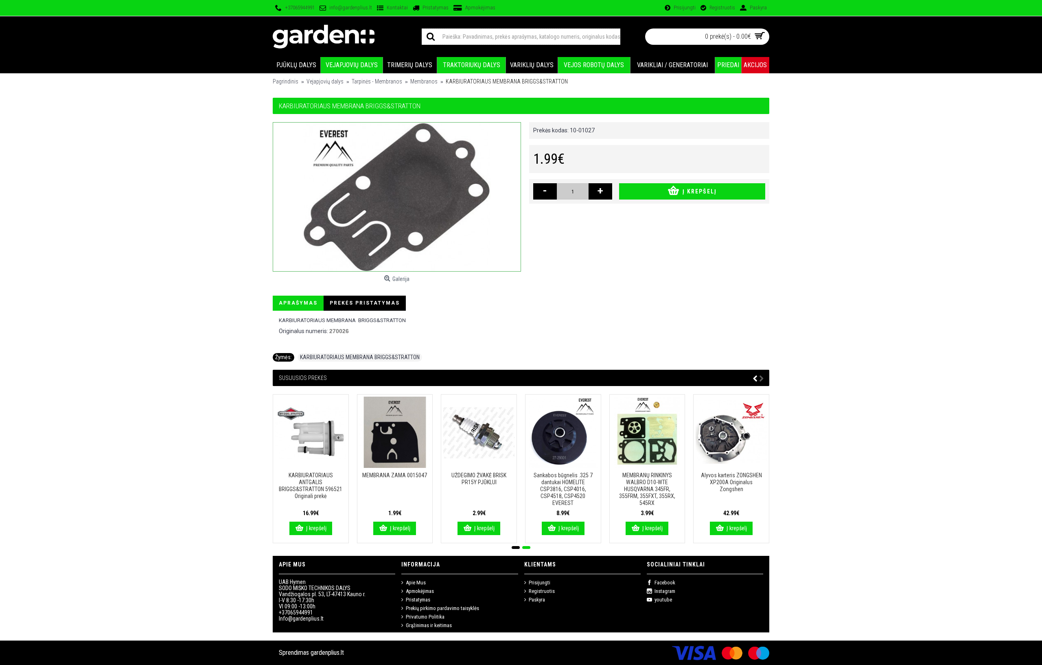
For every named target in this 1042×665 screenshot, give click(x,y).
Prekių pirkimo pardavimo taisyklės (442, 608)
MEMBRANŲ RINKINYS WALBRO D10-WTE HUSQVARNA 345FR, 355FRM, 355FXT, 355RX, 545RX (647, 489)
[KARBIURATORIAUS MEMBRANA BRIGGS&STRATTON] (397, 197)
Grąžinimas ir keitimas (429, 625)
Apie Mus (416, 582)
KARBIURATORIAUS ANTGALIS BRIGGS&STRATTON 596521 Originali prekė (310, 485)
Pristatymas (418, 600)
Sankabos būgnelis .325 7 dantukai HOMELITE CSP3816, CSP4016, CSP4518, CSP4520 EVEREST (563, 489)
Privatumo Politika (425, 617)
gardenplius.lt (327, 652)
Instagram (665, 591)
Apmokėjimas (420, 591)
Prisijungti (539, 582)
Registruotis (542, 591)
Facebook (665, 582)
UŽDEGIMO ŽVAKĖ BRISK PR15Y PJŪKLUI (478, 478)
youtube (663, 600)
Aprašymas (298, 303)
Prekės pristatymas (365, 303)
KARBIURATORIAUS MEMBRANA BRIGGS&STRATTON (360, 357)
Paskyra (537, 600)
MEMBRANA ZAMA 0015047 (394, 475)
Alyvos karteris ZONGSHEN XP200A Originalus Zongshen (731, 482)
